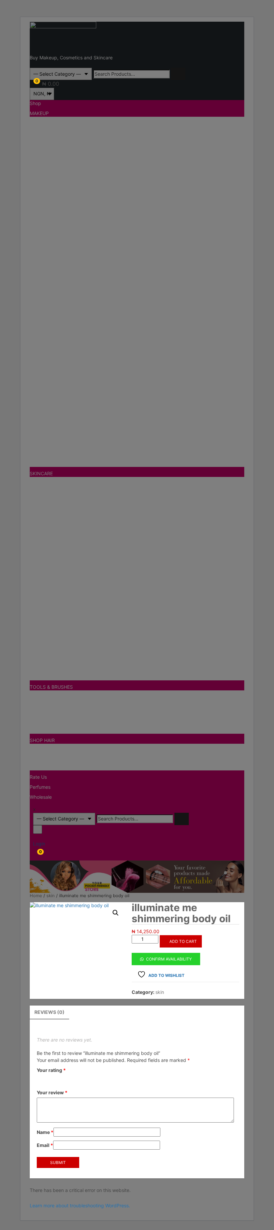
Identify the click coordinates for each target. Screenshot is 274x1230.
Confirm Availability (169, 959)
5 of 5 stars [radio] (80, 1079)
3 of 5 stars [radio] (60, 1079)
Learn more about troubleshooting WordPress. (80, 1205)
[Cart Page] (32, 83)
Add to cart (183, 941)
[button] (116, 913)
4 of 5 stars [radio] (70, 1079)
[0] (35, 854)
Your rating (51, 1070)
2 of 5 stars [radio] (50, 1079)
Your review (52, 1092)
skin (159, 992)
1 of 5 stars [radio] (41, 1079)
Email (45, 1145)
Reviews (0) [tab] (49, 1012)
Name (45, 1132)
